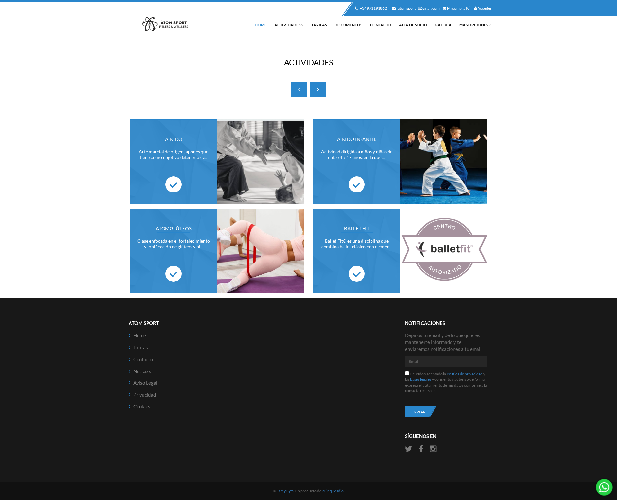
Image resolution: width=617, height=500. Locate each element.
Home (261, 24)
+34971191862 (373, 8)
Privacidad (144, 394)
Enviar (418, 411)
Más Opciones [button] (474, 24)
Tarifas (319, 24)
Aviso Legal (145, 383)
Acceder (484, 8)
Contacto (380, 24)
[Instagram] (433, 449)
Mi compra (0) (458, 8)
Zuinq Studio (333, 490)
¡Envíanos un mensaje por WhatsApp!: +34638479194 (604, 487)
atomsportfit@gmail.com (418, 8)
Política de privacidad (465, 373)
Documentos (348, 24)
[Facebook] (421, 449)
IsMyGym (285, 490)
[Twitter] (409, 449)
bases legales (420, 379)
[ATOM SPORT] (164, 24)
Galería (443, 24)
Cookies (141, 406)
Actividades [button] (287, 24)
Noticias (142, 371)
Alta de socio (413, 24)
